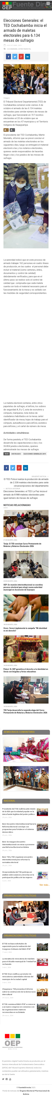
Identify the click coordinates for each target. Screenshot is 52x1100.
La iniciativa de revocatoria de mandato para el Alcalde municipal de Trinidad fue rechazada (19, 961)
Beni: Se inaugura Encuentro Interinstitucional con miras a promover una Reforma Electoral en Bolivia (18, 844)
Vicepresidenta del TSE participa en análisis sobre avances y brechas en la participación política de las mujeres (18, 874)
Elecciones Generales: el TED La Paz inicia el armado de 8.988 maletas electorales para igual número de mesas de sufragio (25, 494)
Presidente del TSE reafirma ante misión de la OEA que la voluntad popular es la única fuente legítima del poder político (18, 811)
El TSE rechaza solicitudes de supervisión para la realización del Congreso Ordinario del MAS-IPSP (16, 946)
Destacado (16, 454)
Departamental (24, 49)
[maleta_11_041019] (26, 205)
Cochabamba (12, 49)
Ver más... (45, 885)
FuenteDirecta (24, 1087)
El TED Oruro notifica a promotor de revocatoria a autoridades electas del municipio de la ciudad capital (17, 976)
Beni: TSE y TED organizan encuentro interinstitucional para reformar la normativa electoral (17, 859)
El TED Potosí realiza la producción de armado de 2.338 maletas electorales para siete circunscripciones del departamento (26, 482)
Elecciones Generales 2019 (35, 454)
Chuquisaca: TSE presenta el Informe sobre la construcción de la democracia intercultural (18, 991)
